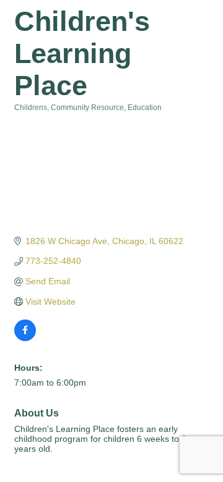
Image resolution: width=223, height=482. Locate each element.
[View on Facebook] (25, 338)
